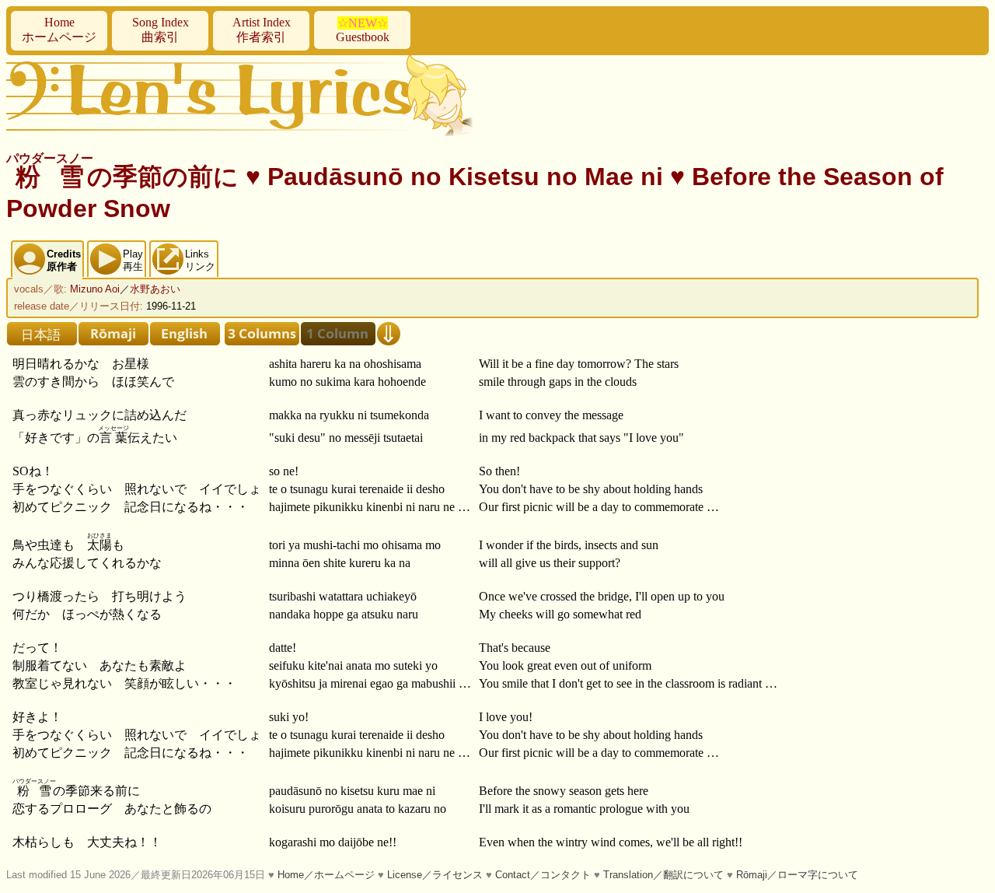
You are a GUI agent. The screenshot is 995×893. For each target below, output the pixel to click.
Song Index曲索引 (160, 30)
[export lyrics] (388, 333)
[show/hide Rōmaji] (113, 333)
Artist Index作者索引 (261, 30)
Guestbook (362, 30)
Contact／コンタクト (543, 875)
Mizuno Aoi (95, 289)
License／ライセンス (435, 875)
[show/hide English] (185, 333)
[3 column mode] (262, 333)
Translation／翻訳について (663, 875)
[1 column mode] (338, 333)
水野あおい (155, 289)
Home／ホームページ (326, 875)
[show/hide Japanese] (42, 333)
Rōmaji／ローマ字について (797, 875)
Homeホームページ (59, 30)
